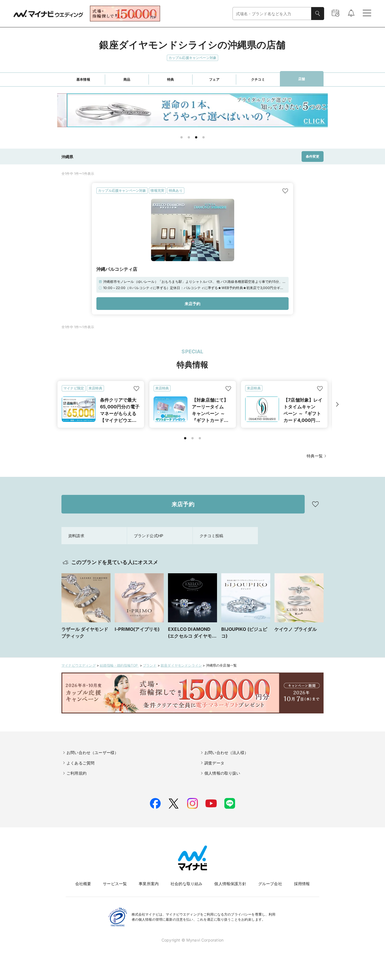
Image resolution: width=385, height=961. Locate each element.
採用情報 (302, 883)
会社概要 (83, 883)
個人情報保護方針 (230, 883)
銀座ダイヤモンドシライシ (181, 665)
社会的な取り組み (186, 883)
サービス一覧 (115, 883)
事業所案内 (149, 883)
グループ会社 (270, 883)
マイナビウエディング (78, 665)
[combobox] (272, 14)
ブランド (150, 665)
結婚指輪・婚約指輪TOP (119, 665)
